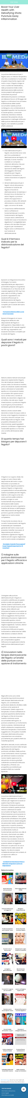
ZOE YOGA (14, 2)
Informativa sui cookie (8, 1095)
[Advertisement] (14, 35)
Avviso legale (5, 1093)
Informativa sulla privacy (8, 1091)
